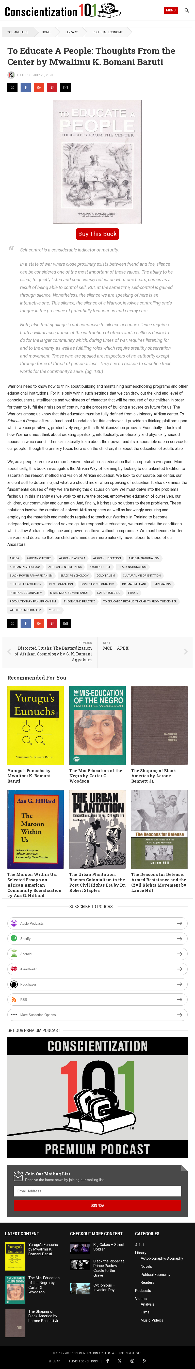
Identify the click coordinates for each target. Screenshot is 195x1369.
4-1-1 (139, 1245)
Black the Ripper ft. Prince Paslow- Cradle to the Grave (109, 1268)
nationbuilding (108, 593)
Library (72, 32)
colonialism (105, 575)
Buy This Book (97, 234)
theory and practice (79, 601)
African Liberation (107, 558)
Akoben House (100, 567)
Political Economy (108, 32)
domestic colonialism (97, 584)
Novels (146, 1266)
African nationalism (144, 558)
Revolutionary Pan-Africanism (33, 601)
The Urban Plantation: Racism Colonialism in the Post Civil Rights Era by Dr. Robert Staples (97, 882)
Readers (147, 1282)
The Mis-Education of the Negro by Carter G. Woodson (95, 776)
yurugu (54, 610)
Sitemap (54, 1361)
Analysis (148, 1304)
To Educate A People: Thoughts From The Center (140, 601)
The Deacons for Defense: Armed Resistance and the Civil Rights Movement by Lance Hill (159, 882)
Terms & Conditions (83, 1361)
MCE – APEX (116, 648)
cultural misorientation (142, 575)
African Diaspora (72, 558)
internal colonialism (26, 593)
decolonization (61, 584)
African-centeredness (65, 567)
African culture (39, 558)
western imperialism (25, 610)
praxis (133, 593)
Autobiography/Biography (162, 1258)
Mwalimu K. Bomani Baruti (69, 593)
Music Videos (152, 1320)
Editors (23, 75)
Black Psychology (74, 575)
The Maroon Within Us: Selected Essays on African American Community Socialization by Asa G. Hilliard (34, 885)
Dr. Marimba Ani (134, 584)
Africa (14, 558)
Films (145, 1312)
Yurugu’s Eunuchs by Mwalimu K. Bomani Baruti (29, 776)
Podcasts (143, 1290)
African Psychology (25, 567)
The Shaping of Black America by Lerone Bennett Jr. (153, 776)
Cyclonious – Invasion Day (104, 1287)
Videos (141, 1298)
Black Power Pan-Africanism (31, 575)
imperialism (162, 584)
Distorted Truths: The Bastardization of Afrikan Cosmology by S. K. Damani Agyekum (53, 653)
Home (46, 32)
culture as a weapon (25, 584)
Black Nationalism (133, 567)
